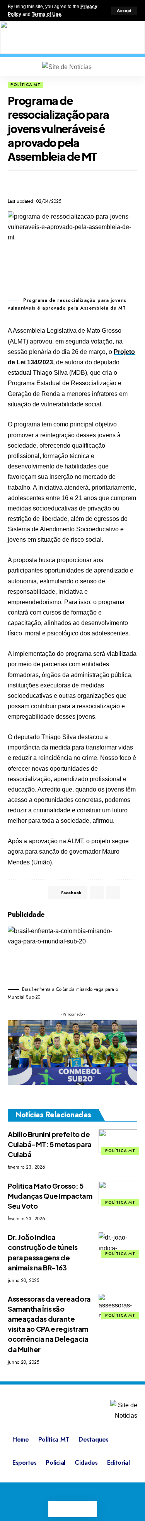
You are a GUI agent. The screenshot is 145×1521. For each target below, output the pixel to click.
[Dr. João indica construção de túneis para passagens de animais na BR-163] (118, 1243)
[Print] (41, 183)
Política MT (25, 85)
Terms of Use (46, 14)
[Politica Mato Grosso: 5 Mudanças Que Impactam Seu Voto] (118, 1192)
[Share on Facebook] (13, 183)
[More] (130, 892)
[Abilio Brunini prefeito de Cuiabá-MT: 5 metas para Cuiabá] (118, 1140)
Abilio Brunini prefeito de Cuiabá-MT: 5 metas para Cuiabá (50, 1144)
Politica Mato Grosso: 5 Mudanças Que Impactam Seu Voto (50, 1195)
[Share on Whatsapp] (27, 183)
